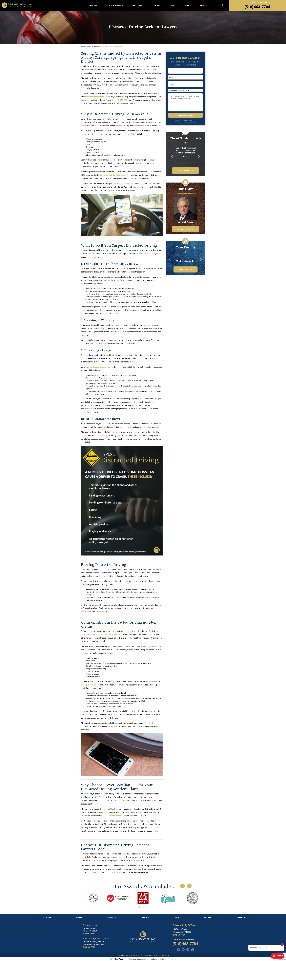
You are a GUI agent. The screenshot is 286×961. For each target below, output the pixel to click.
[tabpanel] (93, 898)
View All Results (185, 269)
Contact (207, 917)
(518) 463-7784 (257, 7)
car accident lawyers (93, 96)
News (172, 5)
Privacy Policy (241, 917)
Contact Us (203, 5)
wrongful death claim (90, 685)
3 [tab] (146, 907)
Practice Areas (115, 5)
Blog (187, 5)
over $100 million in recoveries (113, 815)
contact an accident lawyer (102, 367)
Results (157, 5)
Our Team (94, 5)
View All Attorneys (185, 229)
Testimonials (138, 5)
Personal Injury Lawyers (93, 46)
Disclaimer (165, 955)
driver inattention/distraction (113, 175)
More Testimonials (185, 170)
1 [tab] (140, 907)
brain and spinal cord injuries (108, 634)
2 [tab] (143, 907)
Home (83, 46)
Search (222, 5)
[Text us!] (277, 956)
